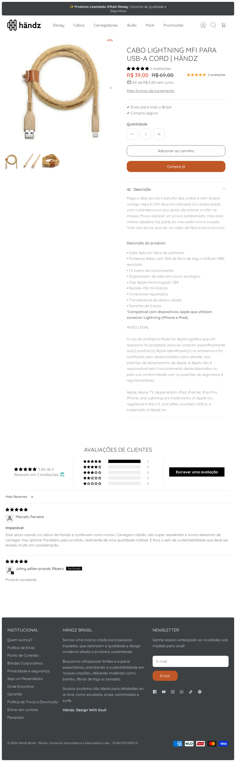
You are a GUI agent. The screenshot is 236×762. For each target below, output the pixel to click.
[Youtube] (163, 692)
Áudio (132, 25)
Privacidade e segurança (28, 671)
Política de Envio (21, 647)
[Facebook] (154, 692)
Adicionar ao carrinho (176, 150)
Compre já (176, 166)
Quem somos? (19, 639)
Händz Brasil (27, 743)
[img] (17, 509)
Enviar (165, 675)
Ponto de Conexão (23, 655)
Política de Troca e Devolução (32, 702)
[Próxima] (169, 8)
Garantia (14, 694)
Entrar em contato (22, 709)
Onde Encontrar (20, 686)
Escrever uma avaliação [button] (197, 472)
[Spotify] (199, 692)
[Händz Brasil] (24, 25)
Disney (58, 25)
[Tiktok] (190, 692)
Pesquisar (15, 717)
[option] (60, 93)
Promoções (173, 25)
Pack (150, 25)
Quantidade (137, 124)
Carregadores (106, 25)
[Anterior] (66, 8)
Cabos (79, 25)
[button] (138, 68)
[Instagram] (172, 692)
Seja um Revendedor (25, 678)
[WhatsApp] (181, 692)
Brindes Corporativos (25, 663)
